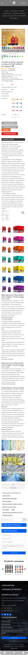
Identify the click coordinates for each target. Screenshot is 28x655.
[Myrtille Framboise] (20, 103)
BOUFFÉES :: (4, 89)
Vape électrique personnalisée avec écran (12, 512)
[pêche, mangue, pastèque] (16, 99)
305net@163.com (9, 610)
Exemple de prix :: (5, 96)
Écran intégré (5, 509)
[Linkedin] (5, 614)
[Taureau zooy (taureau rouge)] (13, 103)
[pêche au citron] (20, 99)
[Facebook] (2, 614)
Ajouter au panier (11, 127)
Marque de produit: (6, 87)
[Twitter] (8, 614)
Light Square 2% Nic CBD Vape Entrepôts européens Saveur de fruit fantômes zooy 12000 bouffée (9, 574)
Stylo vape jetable (6, 501)
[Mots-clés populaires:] (25, 520)
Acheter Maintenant (9, 123)
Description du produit (8, 139)
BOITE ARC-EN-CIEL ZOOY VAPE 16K (11, 493)
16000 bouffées (6, 496)
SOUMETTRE (14, 553)
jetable (13, 509)
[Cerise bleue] (16, 103)
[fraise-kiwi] (20, 106)
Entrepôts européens (7, 515)
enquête (6, 130)
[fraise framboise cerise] (13, 106)
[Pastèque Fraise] (13, 110)
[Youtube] (10, 614)
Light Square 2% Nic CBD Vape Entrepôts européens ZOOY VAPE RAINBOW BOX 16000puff (19, 574)
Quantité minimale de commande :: (5, 92)
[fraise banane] (13, 99)
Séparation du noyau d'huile (9, 507)
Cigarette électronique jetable (9, 498)
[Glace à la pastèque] (16, 106)
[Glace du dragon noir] (16, 110)
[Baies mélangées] (20, 110)
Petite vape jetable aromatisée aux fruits (12, 504)
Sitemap (16, 646)
